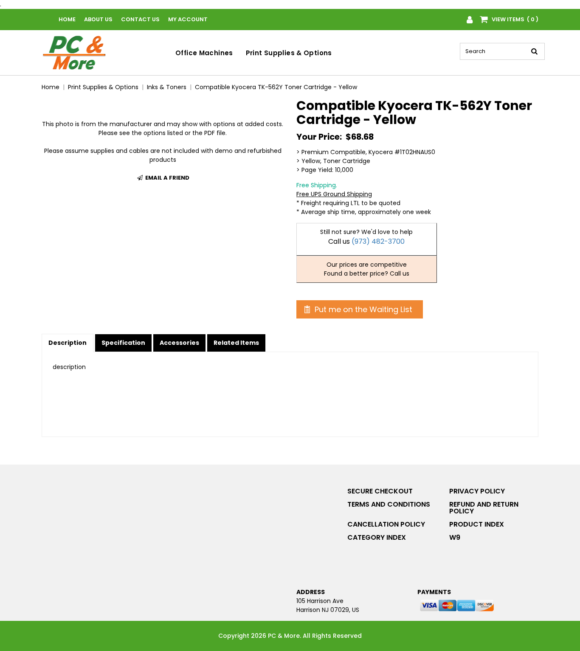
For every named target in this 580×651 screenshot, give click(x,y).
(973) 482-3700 (378, 241)
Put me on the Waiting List (362, 309)
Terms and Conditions (388, 504)
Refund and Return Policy (483, 507)
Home (67, 19)
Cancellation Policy (386, 524)
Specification (123, 342)
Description (67, 342)
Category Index (376, 537)
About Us (98, 19)
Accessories (179, 342)
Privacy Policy (477, 491)
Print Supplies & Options (289, 52)
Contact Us (140, 19)
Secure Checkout (380, 491)
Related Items (236, 342)
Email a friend (166, 178)
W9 (454, 537)
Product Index (476, 524)
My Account (188, 19)
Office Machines (204, 52)
